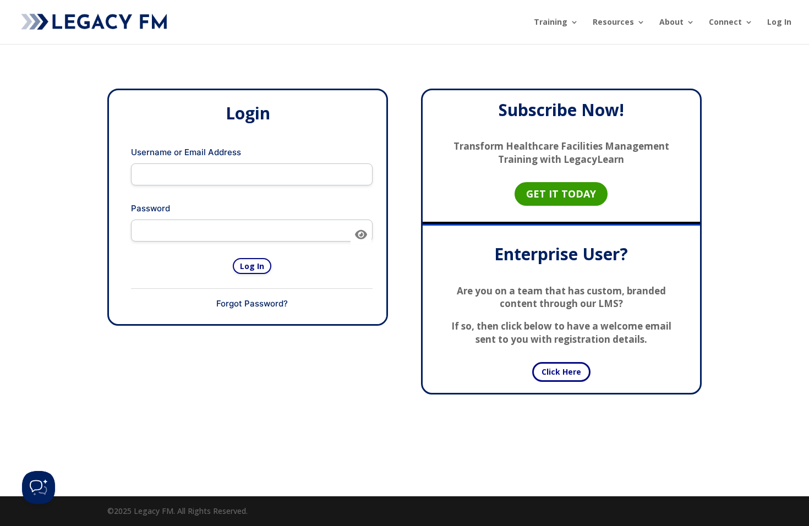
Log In (779, 22)
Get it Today (561, 193)
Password (150, 208)
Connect (725, 22)
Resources (613, 22)
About (671, 22)
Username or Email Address (186, 152)
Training (550, 22)
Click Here (561, 371)
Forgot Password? (252, 303)
